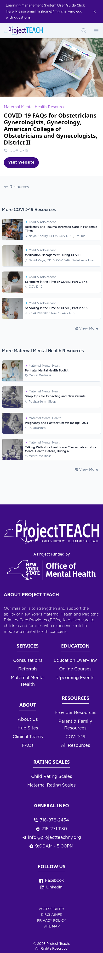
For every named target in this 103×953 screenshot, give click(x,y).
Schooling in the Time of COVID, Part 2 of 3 (56, 308)
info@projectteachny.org (54, 838)
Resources (19, 187)
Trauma (80, 236)
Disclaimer (51, 914)
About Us (28, 719)
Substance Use (82, 260)
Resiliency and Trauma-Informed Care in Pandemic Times (61, 229)
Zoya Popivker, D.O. (43, 313)
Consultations (27, 660)
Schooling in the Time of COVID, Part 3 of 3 (56, 282)
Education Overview (75, 660)
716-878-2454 (54, 820)
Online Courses (75, 669)
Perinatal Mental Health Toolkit (47, 370)
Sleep (52, 401)
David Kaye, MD (40, 260)
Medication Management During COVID (52, 255)
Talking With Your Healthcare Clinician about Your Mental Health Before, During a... (60, 449)
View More (88, 328)
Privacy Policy (51, 920)
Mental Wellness (40, 375)
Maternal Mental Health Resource (34, 107)
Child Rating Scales (51, 777)
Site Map (52, 926)
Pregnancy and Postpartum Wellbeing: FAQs (56, 423)
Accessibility (51, 909)
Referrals (27, 669)
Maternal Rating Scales (51, 785)
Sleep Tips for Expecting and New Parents (55, 396)
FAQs (28, 746)
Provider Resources (75, 713)
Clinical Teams (28, 737)
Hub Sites (27, 728)
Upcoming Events (75, 678)
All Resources (75, 746)
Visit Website (21, 162)
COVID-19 (19, 150)
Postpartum (37, 401)
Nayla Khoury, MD (41, 236)
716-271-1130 (54, 829)
